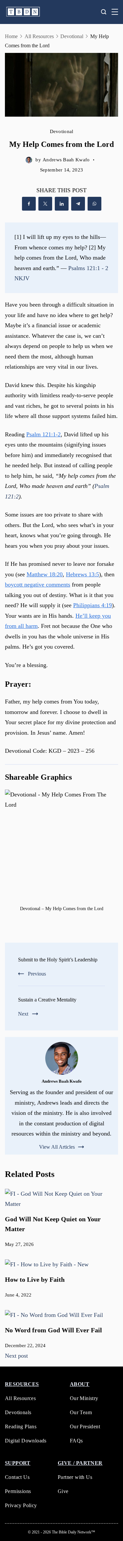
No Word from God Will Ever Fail (53, 1330)
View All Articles (57, 1147)
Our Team (81, 1412)
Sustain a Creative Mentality (47, 999)
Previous (37, 974)
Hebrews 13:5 (82, 574)
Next (23, 1014)
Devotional (61, 131)
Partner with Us (75, 1477)
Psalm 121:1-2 (43, 434)
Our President (85, 1426)
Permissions (18, 1491)
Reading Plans (20, 1426)
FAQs (76, 1440)
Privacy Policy (21, 1505)
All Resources (20, 1398)
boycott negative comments (37, 584)
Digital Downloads (26, 1440)
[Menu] (115, 12)
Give (63, 1491)
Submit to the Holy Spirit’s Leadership (57, 959)
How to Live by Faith (35, 1279)
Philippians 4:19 (92, 605)
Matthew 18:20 (45, 574)
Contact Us (17, 1477)
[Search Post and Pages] (103, 11)
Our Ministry (84, 1398)
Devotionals (18, 1412)
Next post (16, 1355)
